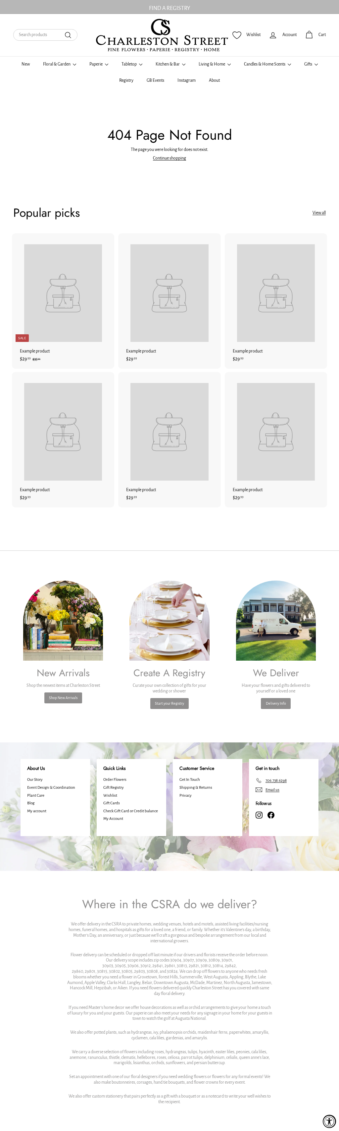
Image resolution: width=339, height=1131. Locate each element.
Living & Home (212, 64)
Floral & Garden (57, 64)
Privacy (185, 795)
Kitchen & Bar (168, 64)
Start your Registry (169, 703)
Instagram (186, 80)
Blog (30, 803)
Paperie (96, 64)
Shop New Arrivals (63, 698)
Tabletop (129, 64)
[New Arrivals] (63, 620)
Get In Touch (189, 780)
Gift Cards (111, 803)
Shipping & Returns (195, 787)
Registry (126, 80)
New (26, 64)
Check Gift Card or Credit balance (130, 811)
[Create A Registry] (169, 620)
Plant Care (35, 795)
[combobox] (45, 35)
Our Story (35, 780)
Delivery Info (276, 703)
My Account (113, 819)
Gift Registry (113, 787)
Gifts (308, 64)
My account (36, 811)
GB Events (155, 80)
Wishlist (110, 795)
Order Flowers (114, 780)
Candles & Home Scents (265, 64)
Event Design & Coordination (51, 787)
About (214, 80)
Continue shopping (169, 158)
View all (319, 213)
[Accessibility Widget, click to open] (329, 1121)
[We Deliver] (276, 620)
